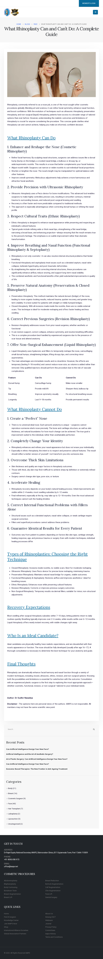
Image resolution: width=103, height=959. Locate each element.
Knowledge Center (11, 920)
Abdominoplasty (10, 880)
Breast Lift (8, 897)
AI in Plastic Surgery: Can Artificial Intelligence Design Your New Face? (36, 759)
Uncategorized (14, 824)
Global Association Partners (15, 934)
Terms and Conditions (54, 937)
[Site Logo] (11, 12)
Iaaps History (50, 934)
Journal (48, 924)
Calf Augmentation (52, 887)
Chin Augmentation (52, 890)
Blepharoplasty (10, 884)
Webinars (49, 920)
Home (6, 913)
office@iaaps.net (11, 866)
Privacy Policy (50, 927)
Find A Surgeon (10, 917)
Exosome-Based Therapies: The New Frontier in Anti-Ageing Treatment (36, 769)
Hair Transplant (14, 809)
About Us (49, 913)
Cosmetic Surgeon (15, 798)
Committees (50, 930)
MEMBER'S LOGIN (88, 3)
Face (10, 803)
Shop (6, 927)
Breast (10, 793)
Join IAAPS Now (10, 924)
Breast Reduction (52, 880)
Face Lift (48, 894)
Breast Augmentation (12, 894)
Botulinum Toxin (10, 890)
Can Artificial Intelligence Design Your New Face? (27, 749)
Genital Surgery (51, 897)
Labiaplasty (12, 814)
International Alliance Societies (16, 930)
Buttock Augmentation (54, 884)
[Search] (94, 729)
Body (10, 788)
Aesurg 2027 (50, 917)
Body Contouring (10, 887)
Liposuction (13, 819)
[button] (95, 12)
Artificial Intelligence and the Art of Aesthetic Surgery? (29, 754)
